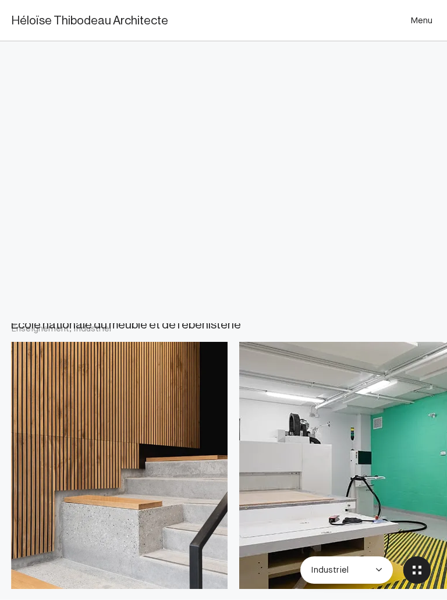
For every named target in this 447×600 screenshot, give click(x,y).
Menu (421, 20)
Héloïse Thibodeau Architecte (90, 21)
